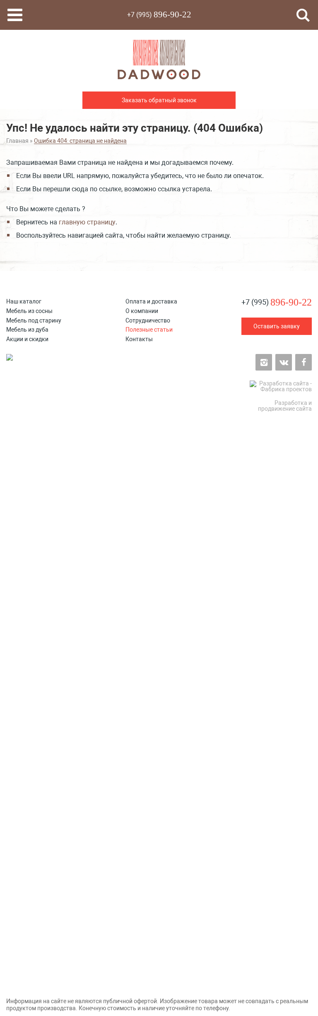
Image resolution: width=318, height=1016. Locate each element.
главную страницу (87, 222)
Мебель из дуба (27, 329)
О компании (141, 311)
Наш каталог (23, 301)
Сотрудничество (147, 320)
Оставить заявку (276, 326)
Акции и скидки (27, 339)
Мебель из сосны (29, 311)
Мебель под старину (33, 320)
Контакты (139, 339)
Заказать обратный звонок (159, 100)
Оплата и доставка (151, 301)
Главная (17, 140)
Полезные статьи (149, 329)
